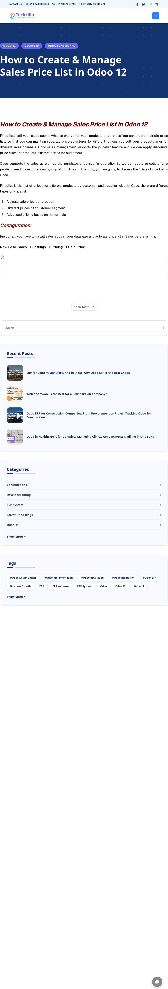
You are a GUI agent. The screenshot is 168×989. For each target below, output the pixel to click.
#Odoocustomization (23, 577)
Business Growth (20, 586)
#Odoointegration (123, 577)
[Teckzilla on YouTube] (150, 4)
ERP (41, 586)
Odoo (103, 586)
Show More (81, 307)
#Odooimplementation (58, 577)
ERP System (84, 586)
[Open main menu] (155, 15)
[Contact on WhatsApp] (156, 4)
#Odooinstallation (92, 577)
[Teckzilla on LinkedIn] (143, 4)
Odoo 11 (139, 586)
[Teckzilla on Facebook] (137, 4)
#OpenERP (149, 577)
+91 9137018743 (66, 4)
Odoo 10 (120, 586)
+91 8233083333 (39, 4)
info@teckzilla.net (94, 4)
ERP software (61, 586)
